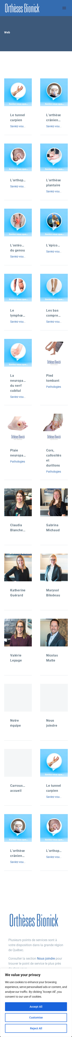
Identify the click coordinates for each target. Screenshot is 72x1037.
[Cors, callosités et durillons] (54, 427)
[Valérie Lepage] (18, 632)
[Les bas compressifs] (54, 288)
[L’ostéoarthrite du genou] (18, 222)
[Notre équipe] (18, 698)
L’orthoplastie (21, 180)
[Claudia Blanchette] (18, 502)
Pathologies (53, 386)
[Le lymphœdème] (18, 288)
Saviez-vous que (20, 126)
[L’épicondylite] (54, 222)
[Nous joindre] (54, 698)
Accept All (36, 1006)
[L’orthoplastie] (18, 157)
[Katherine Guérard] (18, 567)
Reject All (36, 1028)
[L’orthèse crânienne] (54, 92)
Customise (36, 1017)
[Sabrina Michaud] (54, 502)
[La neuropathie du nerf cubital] (18, 353)
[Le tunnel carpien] (18, 92)
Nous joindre (46, 958)
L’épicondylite (57, 245)
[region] (36, 1002)
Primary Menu (64, 8)
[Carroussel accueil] (18, 763)
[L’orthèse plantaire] (54, 157)
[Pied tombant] (54, 353)
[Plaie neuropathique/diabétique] (18, 427)
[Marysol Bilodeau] (54, 567)
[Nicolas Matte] (54, 632)
